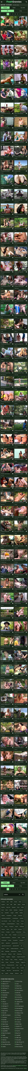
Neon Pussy (5, 1024)
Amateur (3, 901)
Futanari (3, 929)
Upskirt (6, 973)
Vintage (11, 973)
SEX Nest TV (5, 1006)
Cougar (14, 915)
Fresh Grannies (14, 2)
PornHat (16, 129)
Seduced (3, 965)
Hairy (10, 934)
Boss (18, 907)
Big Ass (3, 907)
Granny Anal (18, 932)
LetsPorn (16, 144)
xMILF (16, 302)
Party (11, 959)
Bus (2, 912)
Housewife (15, 940)
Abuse (25, 1068)
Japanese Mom (15, 943)
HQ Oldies (5, 997)
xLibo (17, 983)
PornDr (16, 245)
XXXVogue (17, 288)
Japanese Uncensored (6, 945)
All (7, 10)
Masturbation (14, 951)
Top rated (23, 7)
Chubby (21, 912)
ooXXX (2, 28)
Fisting (6, 926)
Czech (14, 921)
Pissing (15, 959)
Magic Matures (6, 1028)
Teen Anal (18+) (16, 970)
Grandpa (8, 932)
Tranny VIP (18, 1019)
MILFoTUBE (18, 1024)
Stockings (8, 967)
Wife (21, 973)
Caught (12, 912)
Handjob (15, 934)
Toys (2, 973)
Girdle (15, 929)
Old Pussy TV (6, 988)
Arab (11, 901)
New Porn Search (6, 1033)
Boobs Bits (5, 995)
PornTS (18, 1030)
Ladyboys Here (19, 1001)
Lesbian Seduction (14, 948)
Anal (8, 901)
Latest (14, 7)
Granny (12, 932)
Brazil (2, 910)
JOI (21, 945)
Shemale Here (6, 992)
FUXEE (17, 1004)
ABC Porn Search (6, 1015)
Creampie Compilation (6, 918)
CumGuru (5, 1017)
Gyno (6, 934)
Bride (7, 910)
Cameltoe (7, 912)
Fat (2, 926)
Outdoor (7, 959)
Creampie (20, 915)
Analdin (2, 259)
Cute (10, 921)
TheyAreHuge (17, 86)
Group (24, 932)
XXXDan (2, 518)
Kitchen (3, 948)
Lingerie (21, 948)
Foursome (11, 926)
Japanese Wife (16, 945)
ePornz (4, 1001)
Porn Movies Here (7, 1044)
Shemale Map (19, 1008)
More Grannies (6, 986)
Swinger (3, 970)
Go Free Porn (19, 997)
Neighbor (8, 956)
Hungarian (21, 940)
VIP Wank (18, 1015)
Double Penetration (11, 923)
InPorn (16, 749)
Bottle (22, 907)
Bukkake (15, 910)
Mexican (10, 954)
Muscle (2, 956)
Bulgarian (21, 910)
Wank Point (18, 986)
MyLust (16, 331)
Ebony (18, 923)
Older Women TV (6, 981)
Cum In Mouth (4, 921)
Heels (19, 937)
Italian (2, 943)
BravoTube (17, 72)
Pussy (7, 962)
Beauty (23, 904)
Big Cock (8, 907)
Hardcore (14, 937)
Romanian (12, 962)
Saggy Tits (23, 962)
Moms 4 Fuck (19, 1010)
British (10, 910)
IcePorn (2, 273)
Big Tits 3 (18, 1033)
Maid (2, 951)
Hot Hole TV (5, 1021)
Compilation (8, 915)
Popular (5, 7)
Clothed (3, 915)
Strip (18, 967)
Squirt (2, 967)
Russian (17, 962)
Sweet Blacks (6, 1026)
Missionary (19, 954)
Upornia (2, 245)
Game (8, 929)
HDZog (16, 43)
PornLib (2, 475)
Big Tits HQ (5, 1010)
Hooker (9, 940)
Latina (7, 948)
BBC (11, 904)
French (16, 926)
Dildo (18, 921)
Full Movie (22, 926)
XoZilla (2, 43)
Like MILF (18, 1035)
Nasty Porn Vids (6, 1042)
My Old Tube (19, 999)
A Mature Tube (19, 1012)
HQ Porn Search (19, 1028)
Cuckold (21, 918)
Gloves (2, 932)
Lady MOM (5, 1030)
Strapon (13, 967)
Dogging (3, 923)
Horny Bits (18, 1039)
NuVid (2, 57)
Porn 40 (4, 1012)
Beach (19, 904)
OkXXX (16, 663)
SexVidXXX (17, 28)
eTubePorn (5, 1008)
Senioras (16, 576)
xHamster (16, 57)
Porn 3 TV (18, 1017)
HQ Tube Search (20, 1006)
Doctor (22, 921)
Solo (21, 965)
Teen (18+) (9, 970)
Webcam (17, 973)
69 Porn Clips (19, 981)
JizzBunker (17, 735)
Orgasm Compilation (21, 956)
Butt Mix (4, 1019)
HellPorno (17, 273)
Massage (7, 951)
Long (20, 10)
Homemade (3, 940)
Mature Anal (3, 954)
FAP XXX (18, 992)
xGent (4, 999)
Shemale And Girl (10, 965)
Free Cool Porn (19, 990)
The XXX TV (5, 1004)
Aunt (8, 904)
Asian (20, 901)
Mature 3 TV (5, 983)
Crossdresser (15, 918)
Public (2, 962)
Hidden (23, 937)
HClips (2, 86)
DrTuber (16, 562)
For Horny (18, 1021)
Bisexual (13, 907)
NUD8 (4, 1035)
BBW (15, 904)
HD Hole (4, 990)
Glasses (20, 929)
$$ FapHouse (3, 374)
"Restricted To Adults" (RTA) (18, 1065)
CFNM (16, 912)
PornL (2, 576)
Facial (22, 923)
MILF (14, 954)
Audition (3, 904)
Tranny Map (5, 1037)
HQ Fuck (4, 1039)
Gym (2, 934)
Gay (11, 929)
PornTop (2, 230)
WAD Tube (18, 1037)
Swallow (22, 967)
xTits (15, 230)
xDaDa (4, 1046)
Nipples (13, 956)
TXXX (2, 72)
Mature (19, 951)
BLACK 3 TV (19, 1026)
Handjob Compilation (5, 937)
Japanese (8, 943)
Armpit (15, 901)
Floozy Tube (19, 988)
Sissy (17, 965)
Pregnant (21, 959)
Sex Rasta (18, 995)
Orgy (2, 959)
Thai (22, 970)
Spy (24, 965)
